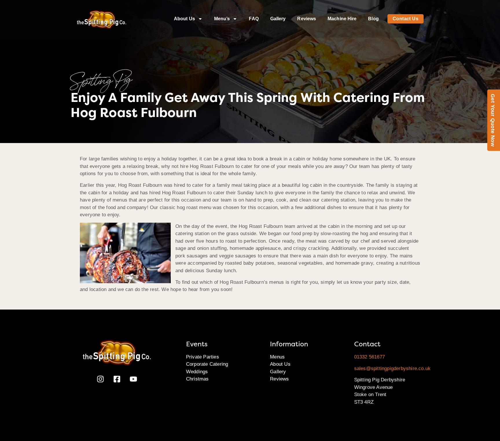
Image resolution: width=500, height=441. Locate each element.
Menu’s (222, 18)
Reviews (306, 18)
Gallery (278, 18)
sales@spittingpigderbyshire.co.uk (392, 368)
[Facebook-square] (116, 379)
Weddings (197, 371)
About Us (184, 18)
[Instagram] (100, 379)
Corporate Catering (207, 364)
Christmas (197, 379)
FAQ (253, 18)
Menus (277, 357)
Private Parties (202, 357)
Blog (373, 18)
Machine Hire (342, 18)
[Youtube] (133, 379)
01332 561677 (369, 357)
